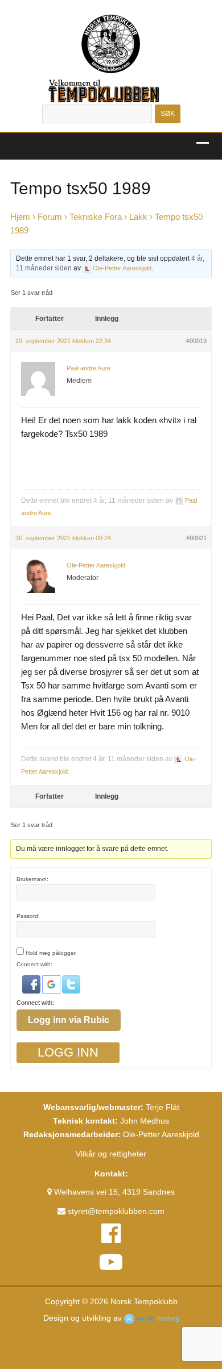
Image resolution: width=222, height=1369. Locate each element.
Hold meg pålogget (51, 953)
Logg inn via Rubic (68, 1020)
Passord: (28, 916)
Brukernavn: (32, 879)
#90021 (196, 538)
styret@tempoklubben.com (115, 1211)
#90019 (196, 340)
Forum (50, 217)
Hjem (20, 217)
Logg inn (68, 1052)
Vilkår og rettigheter (111, 1153)
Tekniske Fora (95, 217)
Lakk (138, 217)
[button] (32, 984)
